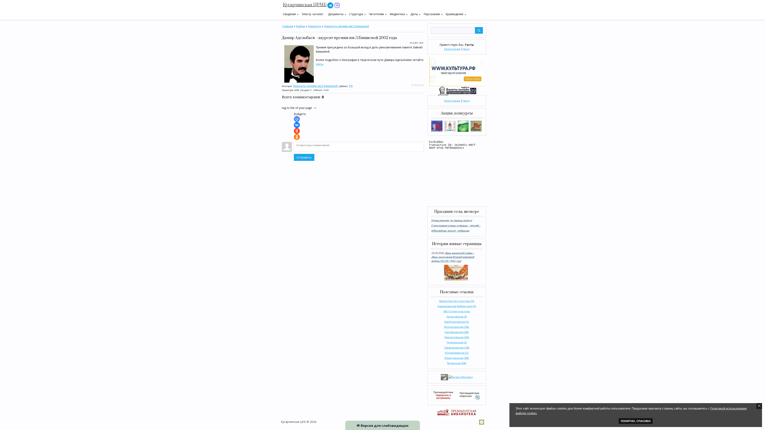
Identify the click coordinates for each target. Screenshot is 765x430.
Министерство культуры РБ (456, 301)
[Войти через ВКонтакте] (297, 125)
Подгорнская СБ (457, 342)
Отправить (304, 157)
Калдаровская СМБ (457, 332)
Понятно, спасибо (636, 421)
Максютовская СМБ (456, 337)
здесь (319, 64)
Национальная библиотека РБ (456, 306)
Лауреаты (314, 26)
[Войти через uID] (297, 119)
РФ (351, 86)
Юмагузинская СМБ (456, 358)
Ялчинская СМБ (456, 363)
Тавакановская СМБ (457, 347)
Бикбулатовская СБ (456, 321)
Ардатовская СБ (457, 316)
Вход (466, 49)
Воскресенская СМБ (456, 327)
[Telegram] (330, 5)
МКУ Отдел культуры (456, 311)
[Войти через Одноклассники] (297, 137)
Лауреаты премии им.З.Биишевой (346, 26)
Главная (287, 26)
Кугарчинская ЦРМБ (305, 5)
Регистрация (452, 49)
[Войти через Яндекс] (297, 131)
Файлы (300, 26)
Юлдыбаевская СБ (456, 353)
